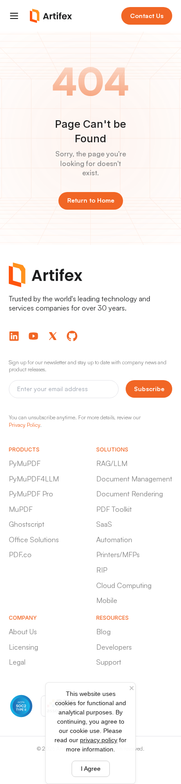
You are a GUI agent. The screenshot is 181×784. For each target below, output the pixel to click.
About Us (23, 631)
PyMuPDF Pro (31, 493)
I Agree (91, 768)
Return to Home (90, 200)
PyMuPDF (24, 463)
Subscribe (149, 388)
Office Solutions (34, 539)
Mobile (106, 600)
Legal (17, 662)
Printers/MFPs (118, 554)
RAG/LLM (111, 463)
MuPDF (21, 509)
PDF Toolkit (114, 509)
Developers (114, 647)
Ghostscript (26, 524)
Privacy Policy (24, 425)
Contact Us (146, 15)
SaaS (104, 524)
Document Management (134, 478)
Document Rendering (129, 493)
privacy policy (98, 739)
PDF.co (20, 554)
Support (108, 662)
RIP (101, 570)
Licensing (23, 647)
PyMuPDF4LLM (34, 478)
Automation (114, 539)
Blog (103, 631)
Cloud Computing (124, 585)
